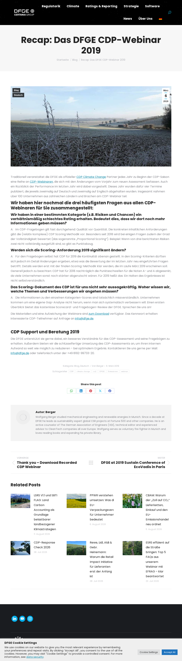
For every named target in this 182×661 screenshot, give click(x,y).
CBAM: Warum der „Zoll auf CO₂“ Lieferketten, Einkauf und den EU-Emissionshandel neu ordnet (158, 509)
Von (97, 365)
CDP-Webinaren (41, 182)
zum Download (99, 314)
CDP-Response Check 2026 (44, 544)
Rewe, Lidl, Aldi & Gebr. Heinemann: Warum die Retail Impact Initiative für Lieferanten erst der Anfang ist (101, 559)
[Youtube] (22, 619)
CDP (72, 371)
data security (35, 657)
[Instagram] (30, 619)
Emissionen (113, 371)
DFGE (102, 371)
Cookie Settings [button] (149, 652)
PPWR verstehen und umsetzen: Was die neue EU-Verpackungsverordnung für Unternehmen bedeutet (107, 507)
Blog (16, 90)
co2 (94, 371)
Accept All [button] (169, 652)
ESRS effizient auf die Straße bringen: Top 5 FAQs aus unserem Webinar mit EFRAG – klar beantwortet (157, 559)
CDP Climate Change (91, 177)
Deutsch (18, 95)
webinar (124, 371)
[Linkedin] (14, 619)
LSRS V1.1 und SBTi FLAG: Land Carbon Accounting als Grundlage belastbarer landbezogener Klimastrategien (45, 512)
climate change (83, 371)
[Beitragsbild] (20, 501)
